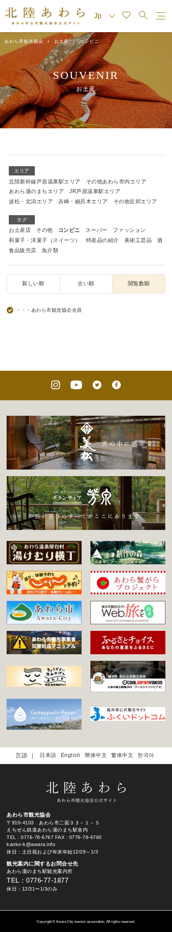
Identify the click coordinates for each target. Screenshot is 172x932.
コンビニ (69, 230)
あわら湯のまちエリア (36, 191)
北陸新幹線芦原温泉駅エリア (45, 182)
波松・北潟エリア (31, 201)
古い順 (86, 283)
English (71, 755)
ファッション (129, 230)
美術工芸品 (138, 240)
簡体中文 (96, 755)
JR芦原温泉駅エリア (94, 191)
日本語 (48, 755)
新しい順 (33, 283)
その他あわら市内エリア (116, 182)
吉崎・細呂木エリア (83, 201)
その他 (44, 230)
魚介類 (50, 250)
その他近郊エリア (135, 201)
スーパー (97, 230)
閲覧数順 (139, 283)
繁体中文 (122, 755)
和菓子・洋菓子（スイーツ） (45, 240)
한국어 (146, 755)
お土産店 (20, 230)
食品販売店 (23, 250)
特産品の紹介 (102, 240)
